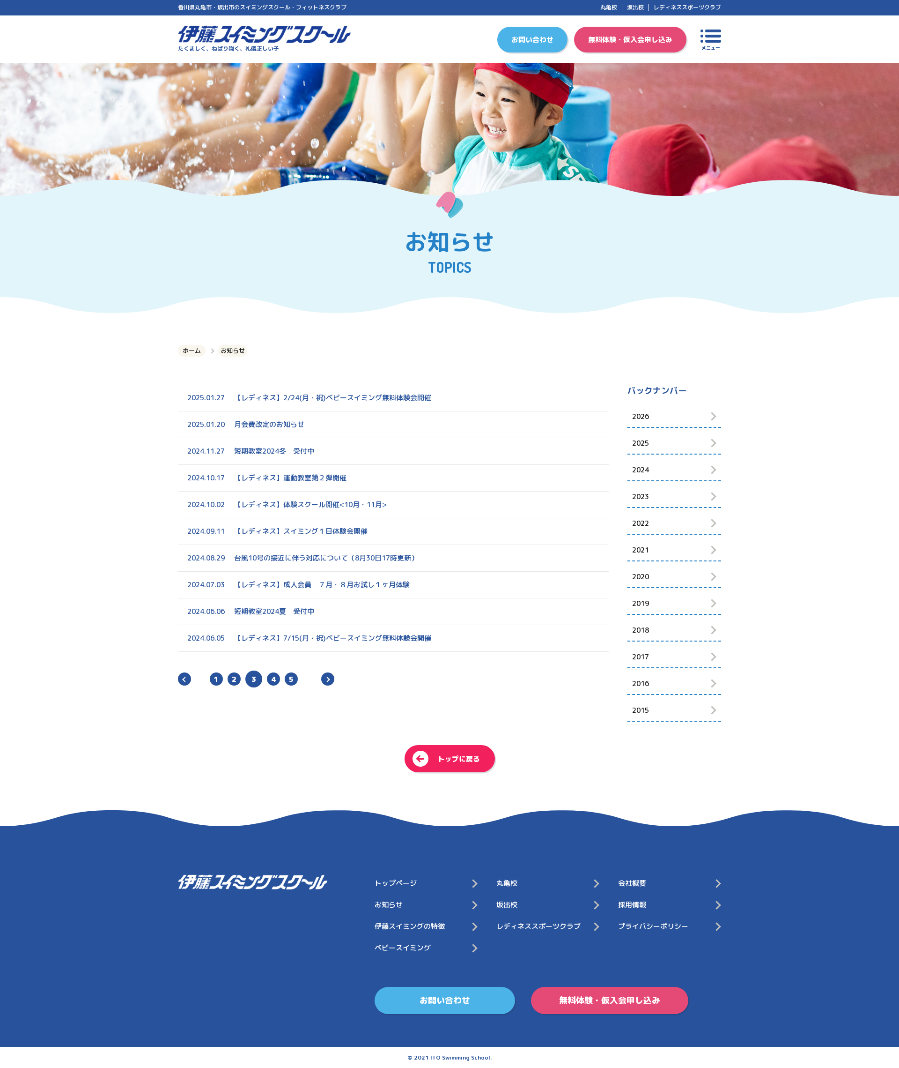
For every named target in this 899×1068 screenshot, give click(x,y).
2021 (640, 550)
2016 (640, 683)
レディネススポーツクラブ (687, 7)
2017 (640, 657)
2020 (640, 577)
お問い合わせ (532, 40)
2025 (640, 443)
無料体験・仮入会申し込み (630, 40)
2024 (640, 470)
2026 (640, 416)
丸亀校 (608, 7)
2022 (640, 523)
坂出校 (635, 7)
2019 (640, 603)
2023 (640, 496)
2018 (640, 630)
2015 (640, 710)
